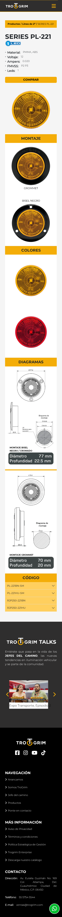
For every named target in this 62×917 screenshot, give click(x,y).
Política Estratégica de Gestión (27, 844)
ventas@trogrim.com (29, 904)
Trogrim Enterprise (20, 852)
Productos (14, 23)
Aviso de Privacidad (20, 828)
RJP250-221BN (16, 600)
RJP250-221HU (16, 607)
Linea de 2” (28, 23)
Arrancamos (15, 779)
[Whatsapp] (54, 908)
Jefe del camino (18, 795)
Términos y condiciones (23, 836)
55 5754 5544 (27, 897)
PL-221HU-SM (15, 593)
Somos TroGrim (18, 787)
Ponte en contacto (19, 810)
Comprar (31, 79)
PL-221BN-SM (15, 585)
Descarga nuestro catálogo (25, 860)
